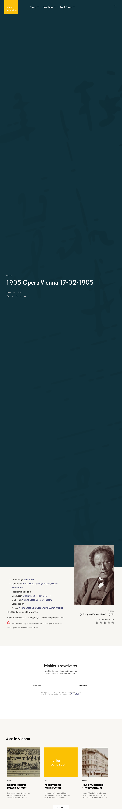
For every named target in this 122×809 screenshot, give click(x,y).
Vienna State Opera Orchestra (37, 599)
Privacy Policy (75, 694)
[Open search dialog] (115, 7)
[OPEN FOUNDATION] (55, 7)
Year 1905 (29, 579)
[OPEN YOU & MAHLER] (74, 7)
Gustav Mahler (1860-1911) (37, 595)
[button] (7, 296)
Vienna (9, 275)
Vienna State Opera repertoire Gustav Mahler (40, 607)
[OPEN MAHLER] (38, 7)
